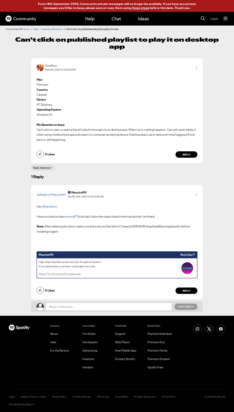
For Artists (89, 334)
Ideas (143, 19)
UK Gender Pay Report (21, 404)
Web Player (122, 342)
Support (120, 334)
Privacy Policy (59, 396)
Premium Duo (156, 342)
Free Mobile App (125, 350)
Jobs (53, 342)
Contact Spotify (125, 359)
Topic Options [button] (41, 168)
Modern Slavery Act (145, 396)
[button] (196, 67)
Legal (12, 396)
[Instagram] (197, 329)
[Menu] (225, 18)
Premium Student (159, 359)
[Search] (203, 18)
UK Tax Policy (168, 396)
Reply (186, 154)
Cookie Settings (81, 396)
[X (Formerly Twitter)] (209, 329)
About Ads (103, 396)
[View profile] (40, 67)
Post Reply (186, 306)
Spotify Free (155, 367)
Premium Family (158, 350)
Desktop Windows (52, 29)
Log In (214, 19)
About (54, 334)
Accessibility (121, 396)
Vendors (87, 367)
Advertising (89, 350)
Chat (116, 19)
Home (25, 29)
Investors (88, 359)
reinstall (70, 216)
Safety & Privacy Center (33, 396)
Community (24, 19)
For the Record (59, 350)
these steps (140, 8)
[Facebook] (220, 329)
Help (90, 19)
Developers (90, 342)
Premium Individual (160, 334)
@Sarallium (49, 206)
